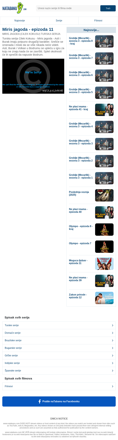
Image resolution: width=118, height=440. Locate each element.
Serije (59, 20)
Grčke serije (11, 355)
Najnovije (19, 20)
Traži (108, 8)
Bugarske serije (13, 348)
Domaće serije (13, 333)
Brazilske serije (13, 340)
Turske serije (12, 325)
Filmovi (98, 20)
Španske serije (13, 370)
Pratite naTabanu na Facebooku (61, 401)
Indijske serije (12, 363)
